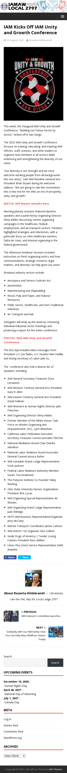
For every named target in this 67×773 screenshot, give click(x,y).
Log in (7, 719)
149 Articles (56, 593)
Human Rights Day (15, 686)
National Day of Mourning (20, 694)
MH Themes (56, 769)
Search (8, 656)
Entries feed (11, 725)
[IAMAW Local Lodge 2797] (33, 10)
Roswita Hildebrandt (40, 40)
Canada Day (11, 702)
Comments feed (13, 731)
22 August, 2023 (15, 40)
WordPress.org (13, 738)
